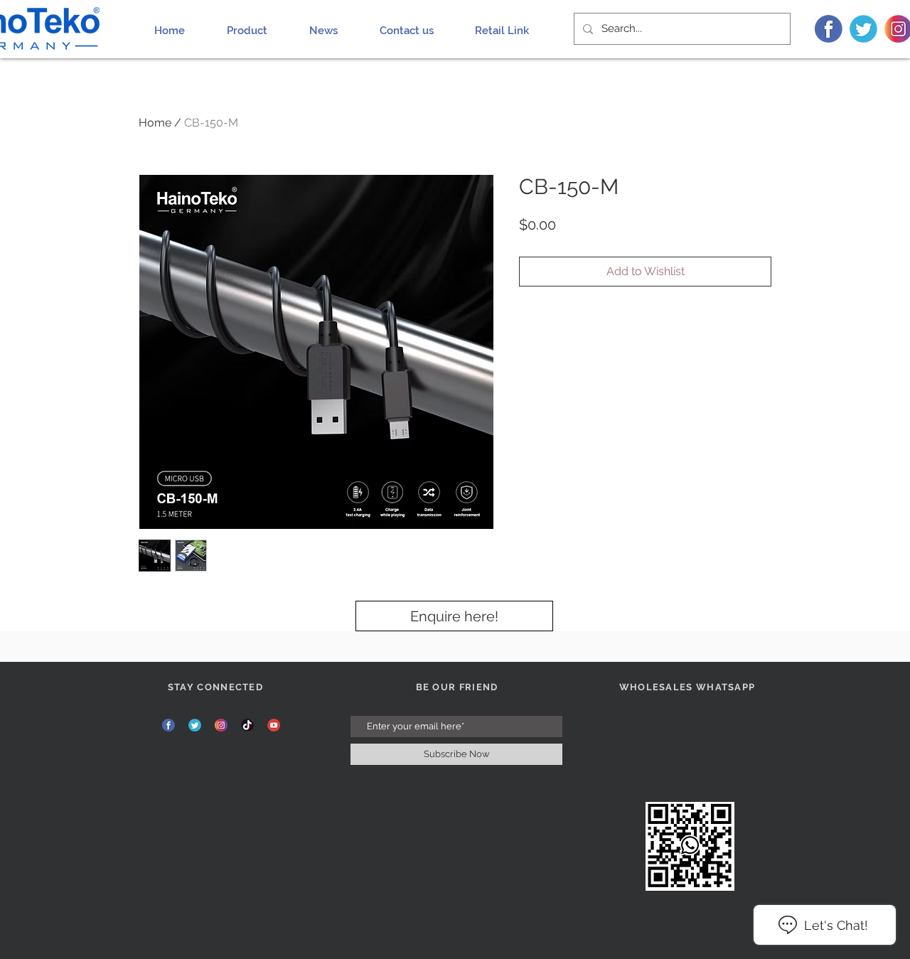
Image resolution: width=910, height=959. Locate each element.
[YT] (273, 725)
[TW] (863, 29)
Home (155, 122)
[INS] (221, 725)
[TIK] (247, 725)
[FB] (828, 29)
